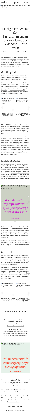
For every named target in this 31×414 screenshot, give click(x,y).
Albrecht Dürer (23, 232)
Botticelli (14, 130)
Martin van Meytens (11, 151)
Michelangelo (23, 271)
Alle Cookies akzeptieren (15, 406)
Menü (28, 2)
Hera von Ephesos (13, 276)
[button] (2, 107)
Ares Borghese (13, 267)
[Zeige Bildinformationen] (29, 21)
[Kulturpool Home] (10, 2)
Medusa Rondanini (10, 269)
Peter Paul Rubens (17, 93)
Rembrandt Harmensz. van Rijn (17, 89)
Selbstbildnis (6, 91)
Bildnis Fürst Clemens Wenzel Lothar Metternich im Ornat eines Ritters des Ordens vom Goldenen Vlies (15, 144)
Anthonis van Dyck (17, 91)
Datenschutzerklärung (13, 402)
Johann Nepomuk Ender (12, 145)
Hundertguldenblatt (23, 244)
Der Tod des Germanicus (17, 138)
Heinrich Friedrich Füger (7, 140)
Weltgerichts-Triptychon (14, 84)
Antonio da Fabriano (15, 128)
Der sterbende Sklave (12, 271)
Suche (23, 2)
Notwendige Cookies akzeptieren (15, 410)
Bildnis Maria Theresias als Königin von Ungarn (16, 149)
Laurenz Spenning (13, 174)
